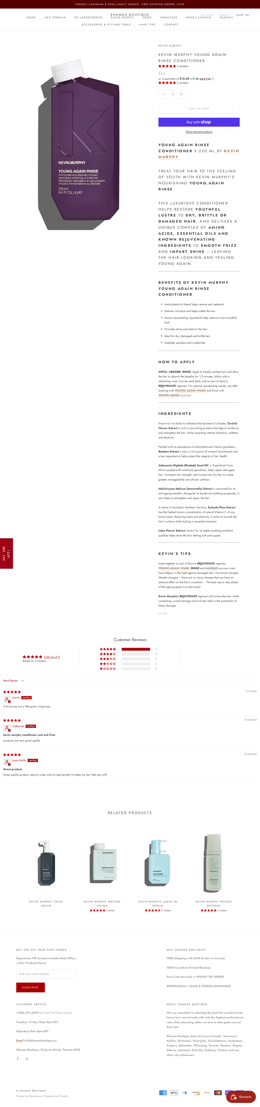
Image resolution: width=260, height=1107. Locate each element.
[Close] (182, 518)
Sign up (158, 570)
